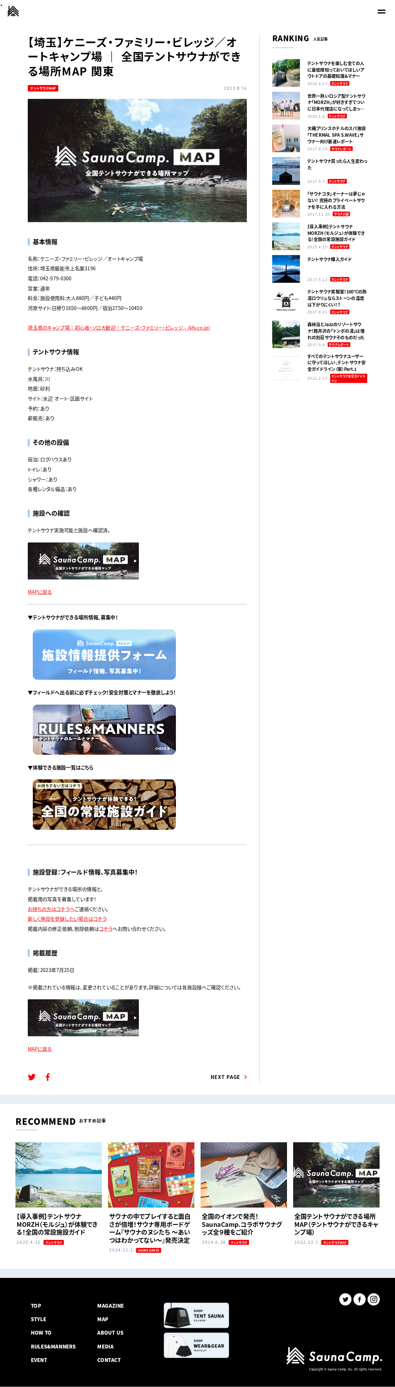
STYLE (38, 1319)
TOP (36, 1305)
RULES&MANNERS (53, 1346)
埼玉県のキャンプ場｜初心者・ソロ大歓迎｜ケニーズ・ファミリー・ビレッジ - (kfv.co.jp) (119, 327)
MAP (102, 1319)
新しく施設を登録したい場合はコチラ (67, 918)
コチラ (106, 928)
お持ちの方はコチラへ (51, 908)
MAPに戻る (40, 591)
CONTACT (109, 1359)
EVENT (39, 1359)
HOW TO (41, 1332)
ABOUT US (110, 1332)
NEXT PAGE (226, 1076)
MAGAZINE (110, 1305)
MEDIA (105, 1346)
